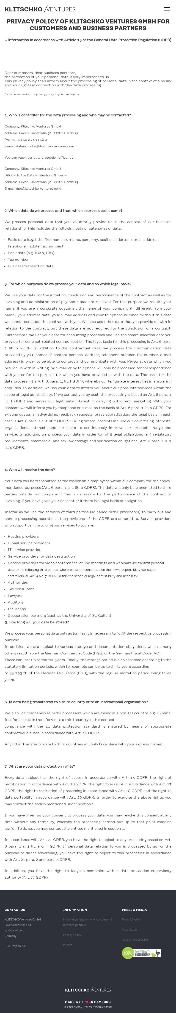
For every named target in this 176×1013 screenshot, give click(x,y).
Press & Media (131, 919)
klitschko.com (130, 929)
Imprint (67, 945)
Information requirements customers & (87, 919)
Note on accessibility (135, 939)
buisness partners (74, 925)
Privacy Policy (72, 935)
